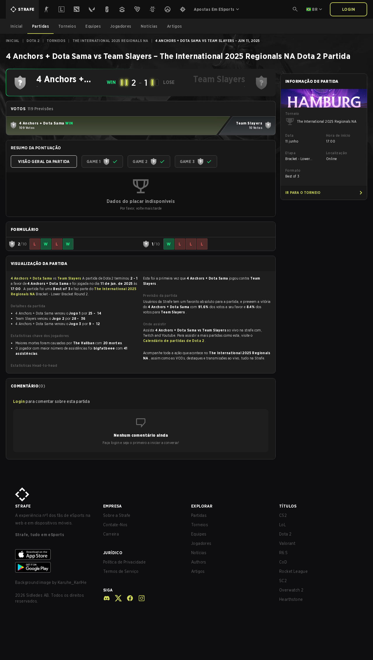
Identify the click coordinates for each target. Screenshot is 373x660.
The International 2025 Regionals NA (110, 40)
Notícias (198, 552)
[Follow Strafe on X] (116, 598)
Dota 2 (33, 40)
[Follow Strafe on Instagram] (139, 598)
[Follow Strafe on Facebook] (127, 598)
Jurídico (112, 552)
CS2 (283, 515)
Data (289, 135)
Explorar (201, 506)
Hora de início (338, 135)
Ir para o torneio (303, 192)
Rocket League (293, 571)
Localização (336, 153)
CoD (283, 562)
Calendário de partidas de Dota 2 (174, 340)
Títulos (288, 506)
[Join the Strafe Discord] (106, 598)
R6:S (283, 552)
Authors (198, 562)
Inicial (13, 40)
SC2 (283, 580)
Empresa (112, 506)
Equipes (199, 534)
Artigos (198, 571)
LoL (282, 524)
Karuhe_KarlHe (72, 582)
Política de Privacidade (124, 562)
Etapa (290, 153)
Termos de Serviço (121, 571)
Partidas (199, 515)
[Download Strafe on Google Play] (54, 567)
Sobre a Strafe (117, 515)
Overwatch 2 (291, 590)
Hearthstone (291, 599)
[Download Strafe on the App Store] (54, 554)
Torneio (292, 113)
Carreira (111, 534)
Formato (293, 170)
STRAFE (23, 506)
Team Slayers (69, 278)
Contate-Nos (115, 524)
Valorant (287, 543)
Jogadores (201, 543)
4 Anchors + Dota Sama (32, 278)
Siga (108, 590)
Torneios (56, 40)
